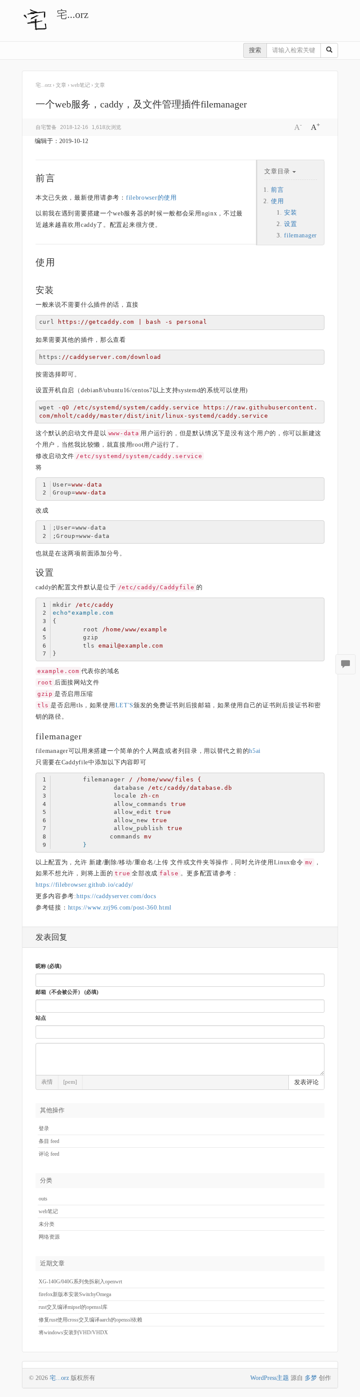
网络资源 (49, 1237)
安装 (290, 212)
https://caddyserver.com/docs (116, 896)
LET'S (124, 705)
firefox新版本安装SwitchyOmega (75, 1294)
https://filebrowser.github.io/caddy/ (84, 884)
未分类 (46, 1224)
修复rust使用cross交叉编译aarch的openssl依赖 (90, 1320)
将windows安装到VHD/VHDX (73, 1332)
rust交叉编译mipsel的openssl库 (73, 1307)
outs (43, 1199)
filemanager (300, 235)
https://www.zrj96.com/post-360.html (120, 907)
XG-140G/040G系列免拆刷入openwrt (80, 1282)
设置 (290, 224)
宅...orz (73, 14)
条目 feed (49, 1141)
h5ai (255, 751)
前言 (277, 189)
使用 (277, 201)
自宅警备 (46, 127)
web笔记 (48, 1211)
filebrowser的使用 (151, 197)
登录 (44, 1128)
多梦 (311, 1378)
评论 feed (49, 1154)
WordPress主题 (269, 1378)
